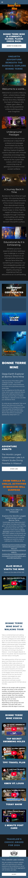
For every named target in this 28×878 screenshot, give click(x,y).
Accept (14, 874)
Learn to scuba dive (14, 46)
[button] (3, 2)
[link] (14, 2)
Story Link (14, 469)
